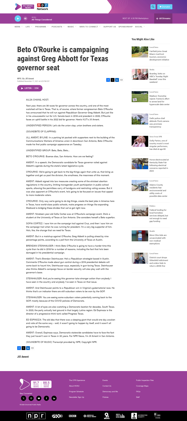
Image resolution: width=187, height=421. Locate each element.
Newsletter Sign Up (76, 397)
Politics (152, 206)
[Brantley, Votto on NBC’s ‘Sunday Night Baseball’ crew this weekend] (140, 74)
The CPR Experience (77, 380)
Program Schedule (76, 391)
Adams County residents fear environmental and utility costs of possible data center (158, 190)
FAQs (138, 391)
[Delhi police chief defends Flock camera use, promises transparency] (140, 119)
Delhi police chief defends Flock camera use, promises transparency (159, 122)
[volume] (25, 18)
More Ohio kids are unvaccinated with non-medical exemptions (158, 239)
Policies (106, 397)
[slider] (29, 18)
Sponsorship (126, 26)
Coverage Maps (142, 386)
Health (152, 231)
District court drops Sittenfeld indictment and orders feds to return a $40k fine (158, 261)
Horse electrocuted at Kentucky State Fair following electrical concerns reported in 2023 (159, 165)
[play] (18, 18)
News (17, 26)
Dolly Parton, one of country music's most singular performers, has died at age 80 (159, 144)
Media (151, 70)
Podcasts (57, 26)
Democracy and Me (110, 391)
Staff (138, 397)
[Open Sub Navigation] (22, 27)
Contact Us (107, 386)
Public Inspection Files (145, 380)
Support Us (110, 26)
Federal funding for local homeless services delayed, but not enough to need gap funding (158, 215)
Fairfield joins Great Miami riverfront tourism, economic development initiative (159, 55)
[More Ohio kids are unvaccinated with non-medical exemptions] (140, 235)
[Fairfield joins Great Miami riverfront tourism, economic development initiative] (140, 51)
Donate (166, 6)
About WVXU (74, 386)
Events (105, 380)
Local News (153, 47)
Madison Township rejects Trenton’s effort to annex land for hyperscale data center (159, 100)
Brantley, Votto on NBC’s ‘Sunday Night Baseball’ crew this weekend (158, 77)
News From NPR (155, 137)
